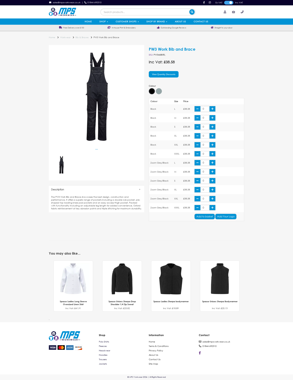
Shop (103, 21)
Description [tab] (57, 189)
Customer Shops (126, 21)
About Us (180, 21)
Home (88, 21)
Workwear (65, 37)
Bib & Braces (82, 37)
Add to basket (204, 216)
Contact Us (201, 21)
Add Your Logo (226, 216)
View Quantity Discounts (163, 74)
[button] (96, 189)
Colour (152, 86)
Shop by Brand (156, 21)
